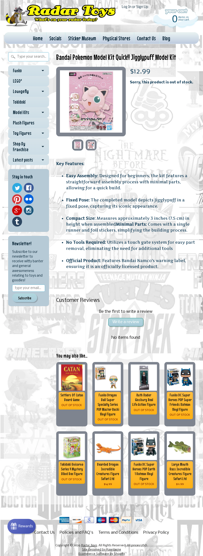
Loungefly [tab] (21, 91)
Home (38, 38)
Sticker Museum (82, 38)
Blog (166, 38)
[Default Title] (91, 101)
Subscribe (24, 298)
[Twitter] (17, 188)
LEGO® (17, 81)
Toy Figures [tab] (22, 133)
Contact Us (146, 38)
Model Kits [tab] (21, 112)
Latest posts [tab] (23, 160)
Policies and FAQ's (76, 532)
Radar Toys (89, 545)
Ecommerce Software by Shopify (101, 554)
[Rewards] (21, 526)
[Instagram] (29, 210)
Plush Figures (23, 122)
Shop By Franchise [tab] (20, 146)
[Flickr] (29, 199)
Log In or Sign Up (135, 7)
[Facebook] (29, 188)
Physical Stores (116, 38)
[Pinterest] (17, 199)
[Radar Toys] (60, 25)
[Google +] (17, 210)
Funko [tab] (17, 70)
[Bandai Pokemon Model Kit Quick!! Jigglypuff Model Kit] (77, 145)
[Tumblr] (17, 222)
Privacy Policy (156, 532)
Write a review (125, 322)
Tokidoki (19, 102)
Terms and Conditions (118, 532)
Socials (55, 38)
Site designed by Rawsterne (101, 549)
